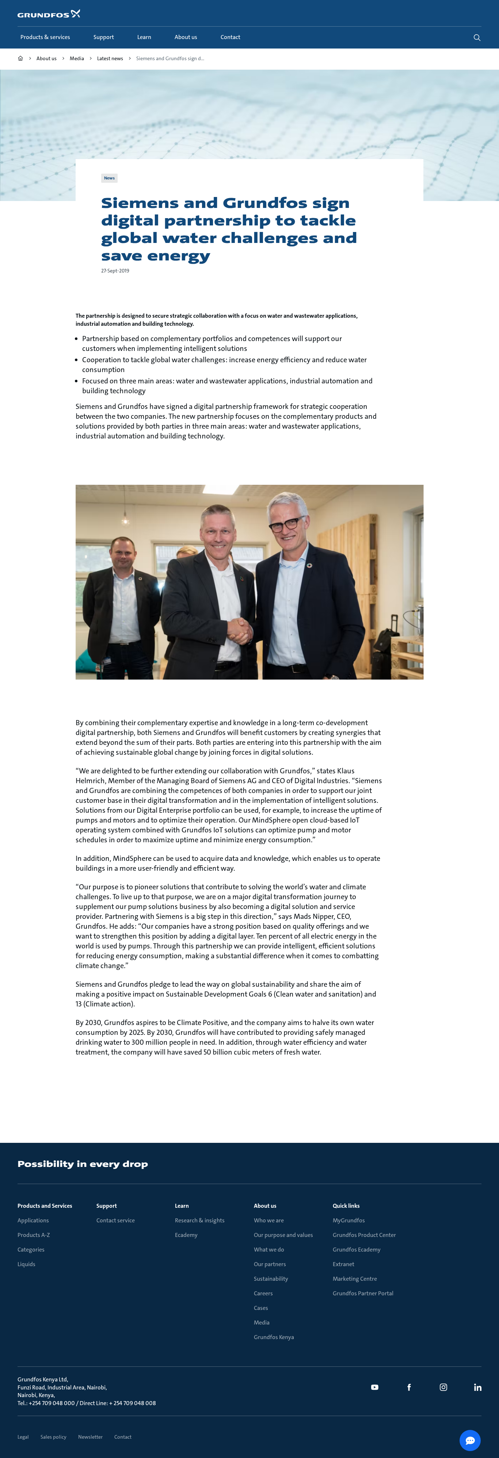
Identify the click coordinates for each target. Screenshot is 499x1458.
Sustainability (271, 1279)
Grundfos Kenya (274, 1337)
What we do (269, 1249)
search (477, 38)
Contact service (115, 1220)
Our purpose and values (283, 1235)
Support (106, 1206)
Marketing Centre (355, 1279)
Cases (261, 1308)
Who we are (269, 1220)
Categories (31, 1249)
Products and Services (45, 1206)
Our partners (270, 1264)
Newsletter (90, 1437)
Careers (263, 1293)
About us (265, 1206)
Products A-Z (34, 1235)
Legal (23, 1437)
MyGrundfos (349, 1220)
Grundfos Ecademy (357, 1249)
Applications (33, 1220)
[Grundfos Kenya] (20, 59)
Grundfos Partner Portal (363, 1293)
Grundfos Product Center (364, 1235)
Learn (182, 1206)
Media (262, 1322)
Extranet (343, 1264)
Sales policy (53, 1437)
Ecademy (186, 1235)
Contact (123, 1437)
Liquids (26, 1264)
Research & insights (200, 1220)
